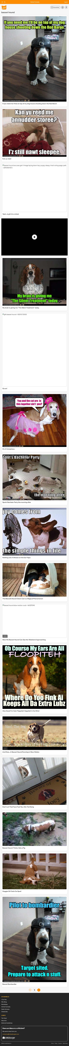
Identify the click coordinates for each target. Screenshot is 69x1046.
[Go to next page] (38, 990)
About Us (3, 1020)
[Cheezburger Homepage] (34, 1038)
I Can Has (4, 999)
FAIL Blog (4, 1002)
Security (60, 1043)
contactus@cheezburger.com (10, 1034)
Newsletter (56, 7)
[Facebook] (66, 7)
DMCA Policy (65, 1043)
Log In (66, 2)
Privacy (56, 1043)
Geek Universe (5, 1009)
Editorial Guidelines (6, 1023)
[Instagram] (62, 7)
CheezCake (4, 1011)
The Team (4, 1018)
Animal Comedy (34, 2)
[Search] (5, 2)
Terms (52, 1043)
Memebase (4, 1004)
